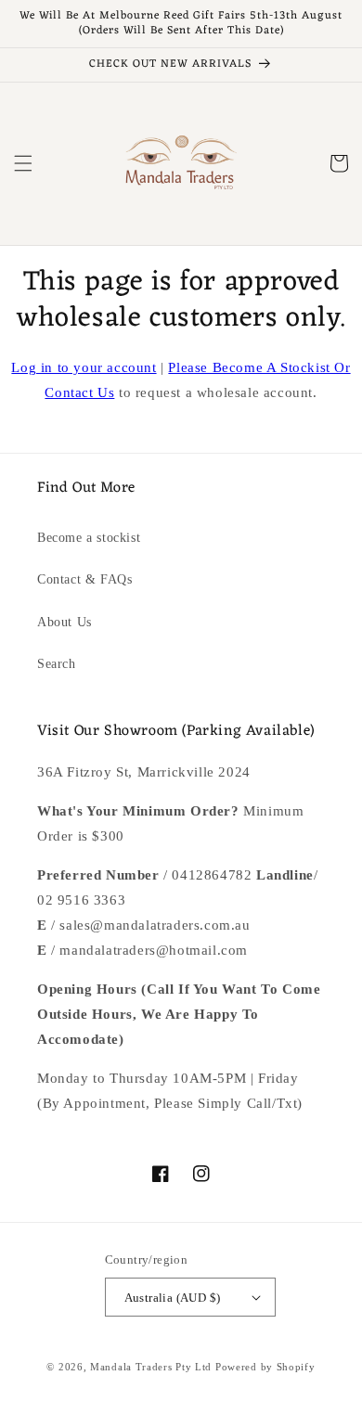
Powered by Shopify (265, 1366)
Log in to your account (83, 367)
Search (56, 664)
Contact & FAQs (84, 579)
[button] (23, 163)
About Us (64, 622)
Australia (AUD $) (172, 1298)
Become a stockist (88, 538)
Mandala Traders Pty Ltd (151, 1366)
